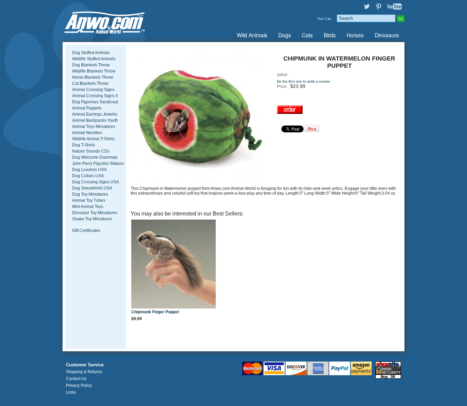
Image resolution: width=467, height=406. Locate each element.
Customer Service (85, 365)
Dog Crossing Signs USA (95, 182)
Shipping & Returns (84, 371)
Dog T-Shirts (83, 145)
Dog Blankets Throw (91, 65)
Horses (355, 35)
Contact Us (76, 378)
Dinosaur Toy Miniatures (94, 213)
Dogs (284, 35)
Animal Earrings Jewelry (94, 114)
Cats (307, 35)
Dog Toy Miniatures (90, 194)
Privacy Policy (79, 385)
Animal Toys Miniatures (93, 127)
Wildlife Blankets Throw (94, 71)
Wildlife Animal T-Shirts (93, 139)
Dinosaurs (387, 35)
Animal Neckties (87, 133)
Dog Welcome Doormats (95, 157)
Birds (330, 35)
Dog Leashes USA (89, 170)
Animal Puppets (87, 108)
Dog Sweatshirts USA (92, 188)
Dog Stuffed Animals (91, 53)
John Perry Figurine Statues (98, 163)
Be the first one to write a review (303, 81)
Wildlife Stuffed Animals (94, 59)
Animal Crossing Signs (93, 90)
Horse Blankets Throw (92, 77)
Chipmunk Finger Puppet (155, 312)
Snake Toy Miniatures (92, 219)
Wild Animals (252, 35)
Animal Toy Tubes (88, 200)
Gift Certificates (86, 230)
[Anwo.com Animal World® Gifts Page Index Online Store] (119, 21)
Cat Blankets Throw (90, 83)
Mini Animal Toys (87, 207)
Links (71, 392)
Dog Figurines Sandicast (95, 102)
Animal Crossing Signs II (95, 96)
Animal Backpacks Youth (95, 120)
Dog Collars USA (88, 176)
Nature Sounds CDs (90, 151)
